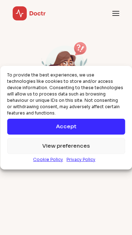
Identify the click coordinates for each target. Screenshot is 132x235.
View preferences (66, 145)
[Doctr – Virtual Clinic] (29, 13)
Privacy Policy (81, 159)
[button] (116, 13)
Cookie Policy (48, 159)
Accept (66, 126)
